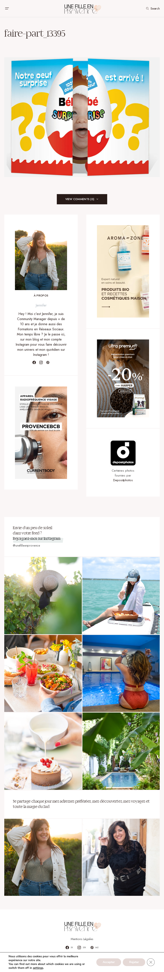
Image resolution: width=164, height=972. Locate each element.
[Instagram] (41, 362)
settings (38, 968)
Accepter (109, 962)
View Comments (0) (79, 199)
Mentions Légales (82, 939)
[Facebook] (34, 362)
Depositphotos (123, 480)
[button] (6, 8)
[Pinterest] (48, 362)
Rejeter (134, 962)
